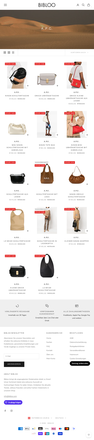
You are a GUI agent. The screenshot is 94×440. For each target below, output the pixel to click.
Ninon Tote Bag (47, 145)
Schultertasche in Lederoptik (47, 242)
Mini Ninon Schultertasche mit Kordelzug (17, 147)
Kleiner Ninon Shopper (77, 241)
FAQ (48, 346)
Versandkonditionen (77, 350)
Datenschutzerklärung (78, 342)
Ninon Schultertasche (17, 96)
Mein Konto (50, 358)
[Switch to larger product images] (5, 52)
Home (48, 338)
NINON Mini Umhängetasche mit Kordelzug (76, 147)
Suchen (49, 342)
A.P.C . (17, 92)
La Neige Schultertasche (47, 289)
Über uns (49, 354)
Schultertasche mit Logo (47, 195)
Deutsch (59, 418)
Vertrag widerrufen (80, 363)
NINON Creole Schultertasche (76, 195)
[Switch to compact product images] (13, 52)
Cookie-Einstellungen (78, 358)
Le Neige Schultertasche (17, 241)
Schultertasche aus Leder (17, 195)
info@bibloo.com (10, 396)
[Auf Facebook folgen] (5, 411)
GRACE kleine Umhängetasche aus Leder (77, 98)
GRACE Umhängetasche (47, 96)
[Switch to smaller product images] (9, 52)
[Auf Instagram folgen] (11, 411)
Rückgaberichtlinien (77, 346)
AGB (71, 338)
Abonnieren (14, 364)
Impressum (74, 354)
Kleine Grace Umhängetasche (17, 289)
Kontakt (49, 350)
